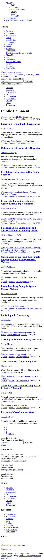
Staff (8, 57)
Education (10, 33)
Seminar (9, 523)
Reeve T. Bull (6, 393)
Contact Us (10, 68)
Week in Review (12, 527)
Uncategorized (36, 308)
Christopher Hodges (8, 153)
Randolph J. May (7, 417)
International (11, 42)
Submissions (11, 51)
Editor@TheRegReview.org (12, 470)
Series (3, 335)
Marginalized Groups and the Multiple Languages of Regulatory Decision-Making (20, 259)
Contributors (11, 59)
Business (9, 31)
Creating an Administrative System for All (22, 339)
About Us (9, 55)
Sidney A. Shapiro (8, 267)
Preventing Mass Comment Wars (17, 412)
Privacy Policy (6, 556)
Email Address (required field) (12, 79)
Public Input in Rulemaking (15, 315)
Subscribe (9, 519)
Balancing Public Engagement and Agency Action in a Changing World (19, 229)
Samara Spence (7, 179)
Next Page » (10, 434)
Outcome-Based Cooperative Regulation (21, 148)
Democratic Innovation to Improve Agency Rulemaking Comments (18, 202)
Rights (8, 46)
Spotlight (9, 525)
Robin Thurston (23, 179)
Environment (11, 35)
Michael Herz (6, 366)
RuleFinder (10, 532)
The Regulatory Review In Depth (19, 53)
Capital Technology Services (30, 556)
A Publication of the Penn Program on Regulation (20, 74)
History (9, 64)
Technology (10, 49)
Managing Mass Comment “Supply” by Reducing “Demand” (21, 386)
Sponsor (9, 66)
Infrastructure (11, 40)
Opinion (4, 119)
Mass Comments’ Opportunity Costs (19, 361)
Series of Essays (7, 344)
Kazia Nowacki (7, 128)
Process (9, 44)
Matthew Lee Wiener (9, 294)
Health (8, 38)
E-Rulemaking (11, 530)
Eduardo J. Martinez (9, 208)
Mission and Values (13, 62)
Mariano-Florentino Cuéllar (11, 235)
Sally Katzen (6, 320)
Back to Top (6, 558)
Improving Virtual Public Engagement (20, 124)
